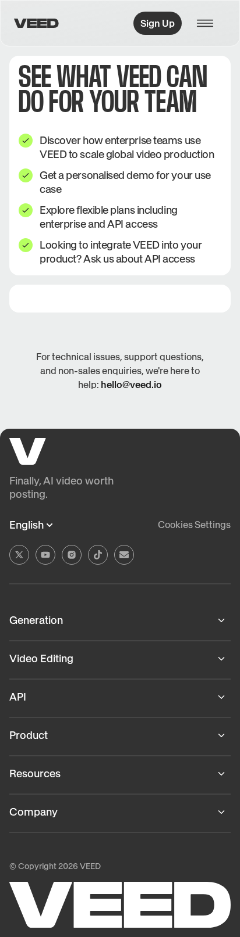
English (26, 525)
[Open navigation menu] (208, 23)
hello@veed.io (131, 384)
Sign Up (157, 23)
